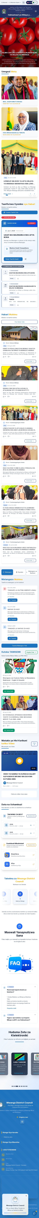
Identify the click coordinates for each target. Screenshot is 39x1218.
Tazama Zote (31, 816)
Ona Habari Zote (19, 322)
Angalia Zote (30, 652)
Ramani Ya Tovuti (32, 1208)
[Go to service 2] (15, 1086)
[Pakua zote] (30, 825)
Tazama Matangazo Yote (19, 645)
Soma (11, 278)
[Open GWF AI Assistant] (34, 1213)
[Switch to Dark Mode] (23, 2)
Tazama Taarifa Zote (12, 212)
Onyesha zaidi (11, 1008)
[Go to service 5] (20, 1086)
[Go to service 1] (13, 1086)
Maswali (5, 2)
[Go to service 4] (18, 1086)
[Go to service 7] (24, 1086)
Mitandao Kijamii (15, 2)
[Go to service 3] (16, 1086)
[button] (19, 997)
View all (34, 743)
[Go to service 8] (25, 1086)
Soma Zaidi (9, 194)
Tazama (13, 600)
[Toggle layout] (26, 1196)
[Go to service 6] (22, 1086)
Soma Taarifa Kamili (12, 259)
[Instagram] (19, 1122)
